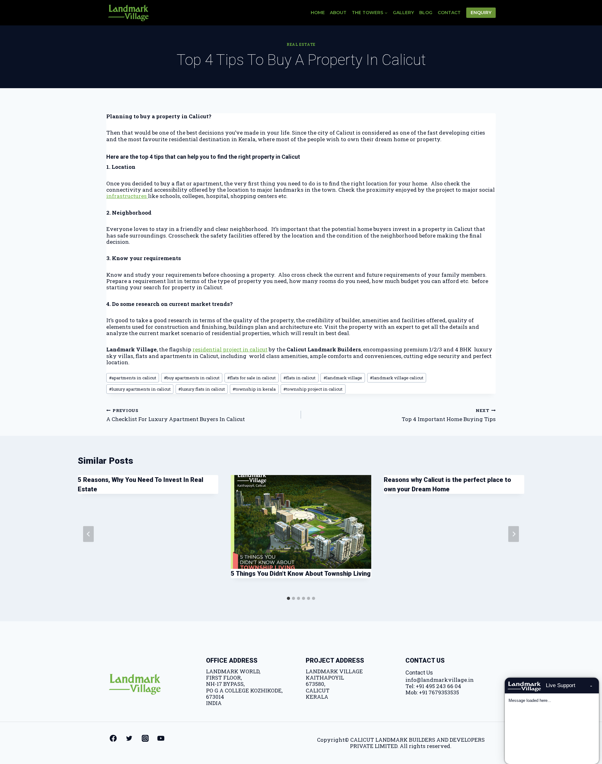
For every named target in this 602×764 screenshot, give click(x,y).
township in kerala (254, 389)
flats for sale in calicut (251, 378)
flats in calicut (299, 378)
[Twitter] (129, 738)
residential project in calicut (230, 349)
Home (318, 12)
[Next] (513, 534)
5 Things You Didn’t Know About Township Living (301, 573)
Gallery (403, 12)
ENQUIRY (481, 12)
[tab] (288, 598)
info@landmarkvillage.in (439, 679)
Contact (449, 12)
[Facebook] (113, 738)
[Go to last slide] (88, 534)
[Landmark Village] (128, 12)
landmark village (343, 378)
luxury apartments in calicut (140, 389)
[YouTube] (161, 738)
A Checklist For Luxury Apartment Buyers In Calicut (175, 415)
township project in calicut (312, 389)
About (338, 12)
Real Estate (301, 44)
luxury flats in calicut (201, 389)
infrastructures (127, 196)
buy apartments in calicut (191, 378)
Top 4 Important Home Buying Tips (449, 415)
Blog (425, 12)
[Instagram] (145, 738)
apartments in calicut (132, 378)
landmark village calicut (396, 378)
